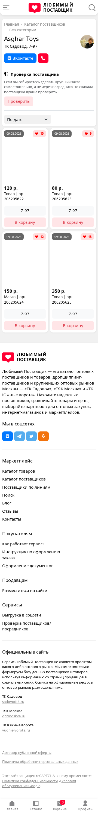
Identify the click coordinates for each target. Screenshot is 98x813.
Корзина (60, 805)
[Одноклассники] (43, 436)
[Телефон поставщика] (43, 58)
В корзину (25, 222)
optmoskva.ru (13, 716)
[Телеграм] (19, 436)
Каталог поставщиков (44, 24)
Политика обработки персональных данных (40, 761)
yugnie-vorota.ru (16, 730)
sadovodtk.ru (13, 701)
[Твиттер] (31, 436)
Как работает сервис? (23, 543)
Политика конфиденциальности (30, 780)
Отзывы (10, 511)
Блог (6, 503)
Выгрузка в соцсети (21, 615)
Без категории (22, 29)
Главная (12, 809)
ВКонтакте (23, 58)
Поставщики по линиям (26, 487)
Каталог (36, 809)
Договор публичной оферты (26, 752)
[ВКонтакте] (7, 436)
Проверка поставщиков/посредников (26, 625)
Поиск (8, 495)
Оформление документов (28, 565)
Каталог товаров (18, 471)
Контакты (11, 519)
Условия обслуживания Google (39, 783)
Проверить (19, 101)
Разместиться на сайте (24, 590)
